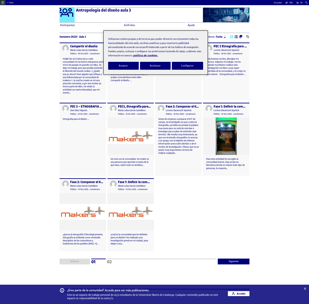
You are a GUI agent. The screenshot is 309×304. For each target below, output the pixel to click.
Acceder (241, 293)
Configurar (187, 65)
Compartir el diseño (84, 46)
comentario (95, 53)
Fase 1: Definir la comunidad (233, 106)
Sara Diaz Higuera (78, 110)
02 (113, 261)
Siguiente (234, 261)
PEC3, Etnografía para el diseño (139, 106)
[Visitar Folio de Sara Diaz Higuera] (65, 108)
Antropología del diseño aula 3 (103, 10)
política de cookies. (145, 55)
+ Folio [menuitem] (10, 2)
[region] (155, 52)
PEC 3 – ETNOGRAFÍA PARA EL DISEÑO (96, 106)
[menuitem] (3, 2)
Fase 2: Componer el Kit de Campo (189, 106)
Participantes (67, 25)
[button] (231, 37)
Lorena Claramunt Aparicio (226, 50)
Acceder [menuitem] (278, 2)
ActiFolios (129, 25)
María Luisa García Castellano (84, 50)
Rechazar (155, 65)
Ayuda (191, 25)
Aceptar (123, 65)
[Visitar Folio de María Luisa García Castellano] (65, 48)
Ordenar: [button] (214, 36)
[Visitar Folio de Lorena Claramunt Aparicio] (209, 48)
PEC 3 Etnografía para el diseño (235, 46)
